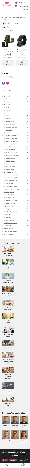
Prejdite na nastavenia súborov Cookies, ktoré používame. (15, 454)
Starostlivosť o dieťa (9, 121)
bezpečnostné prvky (11, 124)
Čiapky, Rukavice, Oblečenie (11, 206)
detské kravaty (9, 183)
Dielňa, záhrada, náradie (10, 231)
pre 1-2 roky (7, 96)
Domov (5, 17)
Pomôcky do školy (8, 226)
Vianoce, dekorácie (9, 228)
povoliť (4, 460)
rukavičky (8, 214)
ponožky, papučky (10, 203)
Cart (19, 463)
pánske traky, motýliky (12, 178)
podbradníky (9, 130)
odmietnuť (12, 460)
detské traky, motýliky (11, 175)
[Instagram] (7, 83)
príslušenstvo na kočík (11, 127)
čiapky (7, 209)
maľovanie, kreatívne (11, 138)
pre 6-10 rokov (7, 113)
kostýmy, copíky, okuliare (12, 189)
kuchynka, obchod (10, 147)
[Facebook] (4, 83)
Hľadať (7, 465)
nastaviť (21, 460)
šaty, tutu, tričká (10, 220)
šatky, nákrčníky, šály (11, 211)
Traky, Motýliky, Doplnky (10, 172)
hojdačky (8, 163)
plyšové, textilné (10, 169)
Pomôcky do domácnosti (10, 223)
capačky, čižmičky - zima (12, 195)
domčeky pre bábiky (11, 149)
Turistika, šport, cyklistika (11, 234)
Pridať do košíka (21, 63)
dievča (7, 99)
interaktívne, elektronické (12, 155)
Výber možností (8, 63)
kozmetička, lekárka (11, 144)
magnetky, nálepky (11, 158)
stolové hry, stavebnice (12, 141)
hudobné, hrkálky (10, 161)
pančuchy (8, 217)
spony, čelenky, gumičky (12, 186)
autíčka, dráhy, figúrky (11, 152)
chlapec (8, 101)
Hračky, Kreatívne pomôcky (11, 135)
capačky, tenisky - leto (11, 197)
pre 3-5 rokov (7, 104)
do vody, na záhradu (11, 166)
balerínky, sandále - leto (12, 200)
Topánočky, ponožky (9, 192)
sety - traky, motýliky (11, 180)
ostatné (8, 132)
